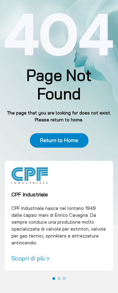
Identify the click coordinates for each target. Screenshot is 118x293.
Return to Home (59, 140)
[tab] (53, 278)
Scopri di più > (30, 258)
